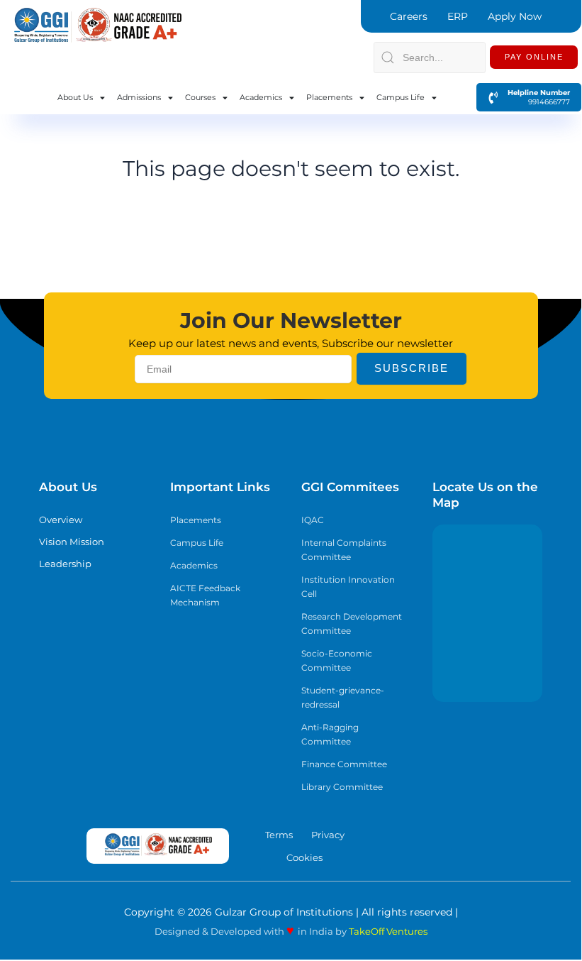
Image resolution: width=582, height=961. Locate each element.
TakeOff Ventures (388, 931)
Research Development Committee (351, 623)
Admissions (139, 97)
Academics (261, 97)
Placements (329, 97)
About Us (75, 97)
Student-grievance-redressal (342, 697)
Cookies (304, 857)
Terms (279, 834)
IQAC (312, 520)
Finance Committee (344, 764)
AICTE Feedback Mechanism (205, 595)
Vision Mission (71, 541)
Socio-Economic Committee (336, 660)
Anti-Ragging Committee (330, 734)
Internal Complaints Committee (343, 549)
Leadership (65, 563)
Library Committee (342, 786)
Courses (200, 97)
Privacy (328, 834)
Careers (408, 16)
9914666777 (542, 101)
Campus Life (400, 97)
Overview (60, 519)
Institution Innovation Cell (348, 586)
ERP (457, 16)
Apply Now (515, 16)
